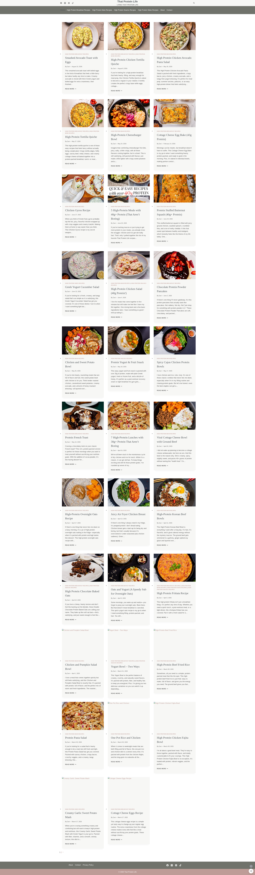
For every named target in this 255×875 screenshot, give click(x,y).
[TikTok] (72, 3)
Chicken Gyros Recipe (77, 210)
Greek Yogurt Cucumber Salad (82, 287)
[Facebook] (61, 3)
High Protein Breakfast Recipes (78, 10)
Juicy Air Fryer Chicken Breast (128, 514)
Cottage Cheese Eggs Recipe (127, 812)
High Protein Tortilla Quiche (81, 136)
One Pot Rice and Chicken (125, 737)
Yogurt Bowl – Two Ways (125, 666)
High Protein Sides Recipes (148, 10)
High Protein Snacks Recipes (125, 10)
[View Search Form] (194, 3)
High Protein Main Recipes (102, 10)
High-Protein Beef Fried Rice (173, 664)
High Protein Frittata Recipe (172, 593)
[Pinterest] (69, 3)
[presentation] (83, 36)
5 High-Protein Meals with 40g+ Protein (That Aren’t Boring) (126, 214)
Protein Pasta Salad (76, 737)
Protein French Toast (76, 437)
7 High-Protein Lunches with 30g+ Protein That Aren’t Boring (127, 441)
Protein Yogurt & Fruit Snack (127, 362)
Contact (169, 10)
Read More (70, 89)
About (162, 10)
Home (62, 10)
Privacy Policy (88, 865)
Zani (68, 66)
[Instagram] (65, 3)
